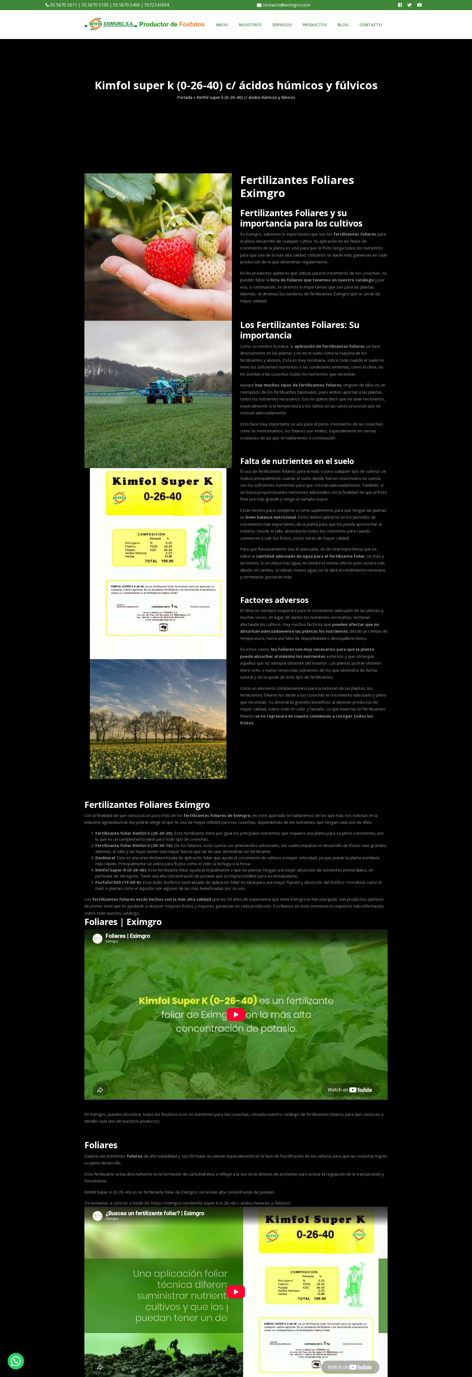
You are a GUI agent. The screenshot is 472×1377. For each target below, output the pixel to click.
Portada (184, 97)
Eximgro (189, 1192)
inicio (222, 24)
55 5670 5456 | (127, 5)
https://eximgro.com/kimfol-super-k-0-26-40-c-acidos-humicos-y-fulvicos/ (221, 1203)
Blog (343, 24)
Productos (315, 24)
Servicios (282, 24)
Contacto (370, 24)
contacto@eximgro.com (285, 5)
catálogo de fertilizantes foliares (313, 1114)
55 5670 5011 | (65, 5)
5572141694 (156, 5)
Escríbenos (283, 906)
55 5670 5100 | (96, 5)
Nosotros (250, 24)
